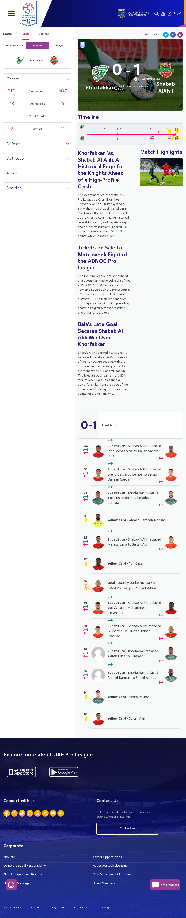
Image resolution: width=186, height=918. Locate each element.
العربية (177, 13)
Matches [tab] (43, 33)
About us (9, 857)
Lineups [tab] (7, 33)
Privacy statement (12, 907)
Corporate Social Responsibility (24, 865)
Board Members (104, 883)
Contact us (127, 828)
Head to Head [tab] (14, 45)
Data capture (80, 907)
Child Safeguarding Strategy (22, 874)
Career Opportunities (107, 857)
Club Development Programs (112, 874)
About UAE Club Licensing (110, 865)
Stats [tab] (25, 33)
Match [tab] (37, 45)
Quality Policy (102, 907)
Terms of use (37, 907)
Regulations (58, 907)
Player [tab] (60, 45)
